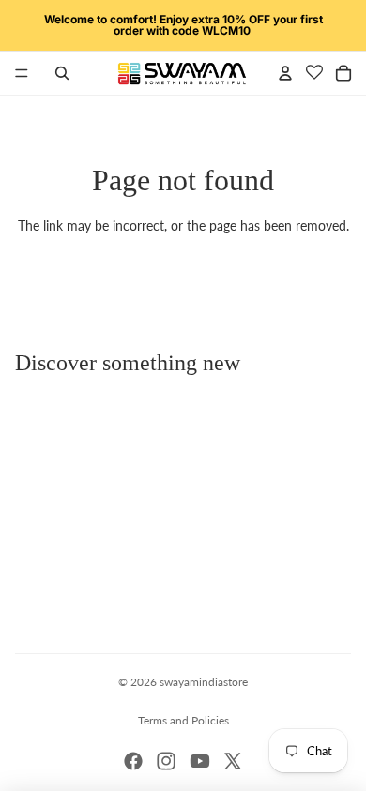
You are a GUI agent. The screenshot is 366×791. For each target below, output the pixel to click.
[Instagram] (166, 761)
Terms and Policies (183, 720)
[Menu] (21, 73)
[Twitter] (232, 761)
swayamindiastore (204, 682)
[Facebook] (133, 761)
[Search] (62, 73)
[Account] (285, 73)
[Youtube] (200, 761)
